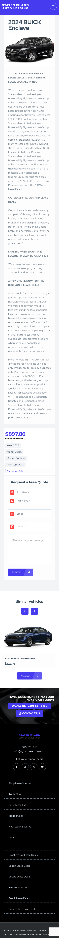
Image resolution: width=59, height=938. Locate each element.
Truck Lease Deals (19, 898)
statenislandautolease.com (26, 272)
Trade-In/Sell (16, 816)
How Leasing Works (20, 826)
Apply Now (15, 794)
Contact (13, 837)
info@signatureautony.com (29, 751)
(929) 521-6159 (29, 747)
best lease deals (33, 235)
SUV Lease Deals (18, 887)
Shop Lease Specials (20, 783)
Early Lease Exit (17, 805)
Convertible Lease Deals (22, 909)
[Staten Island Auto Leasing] (15, 6)
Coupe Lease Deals (19, 876)
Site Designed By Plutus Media (43, 934)
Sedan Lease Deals (19, 866)
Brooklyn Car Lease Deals (23, 855)
